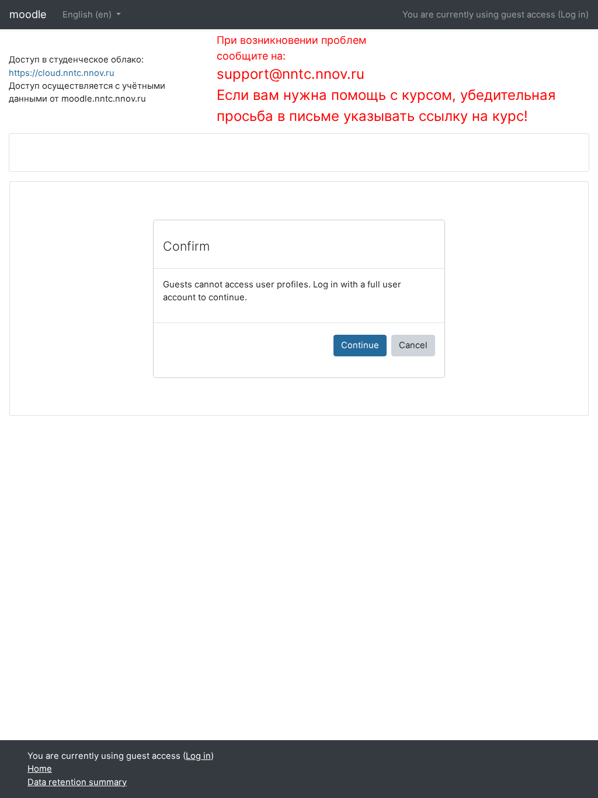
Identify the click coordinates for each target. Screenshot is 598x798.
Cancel (413, 345)
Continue (360, 345)
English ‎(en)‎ (88, 14)
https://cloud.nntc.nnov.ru (61, 73)
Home (39, 769)
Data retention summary (77, 782)
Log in (573, 14)
